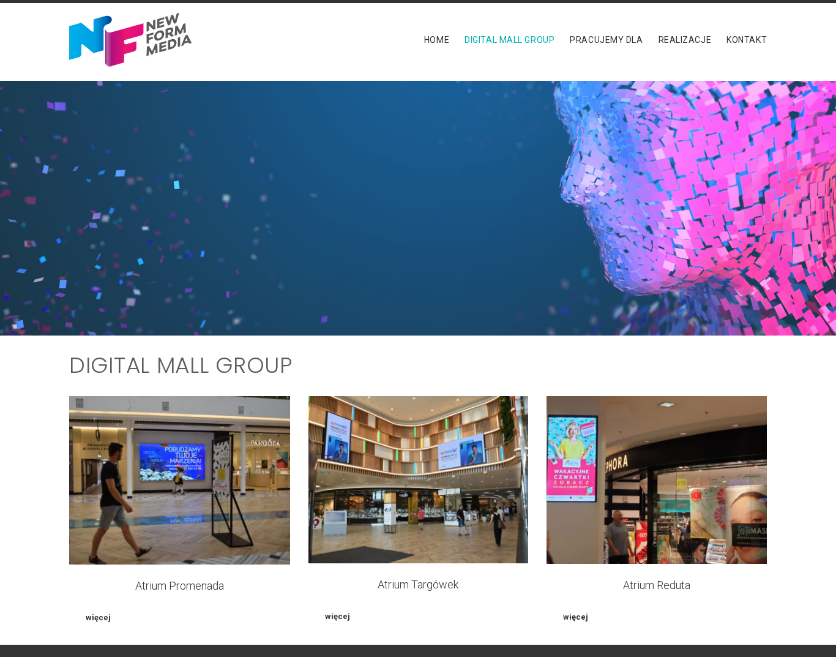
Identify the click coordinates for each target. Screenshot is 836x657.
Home (436, 40)
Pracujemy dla (606, 40)
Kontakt (746, 40)
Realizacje (685, 40)
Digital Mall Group (509, 40)
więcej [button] (98, 617)
